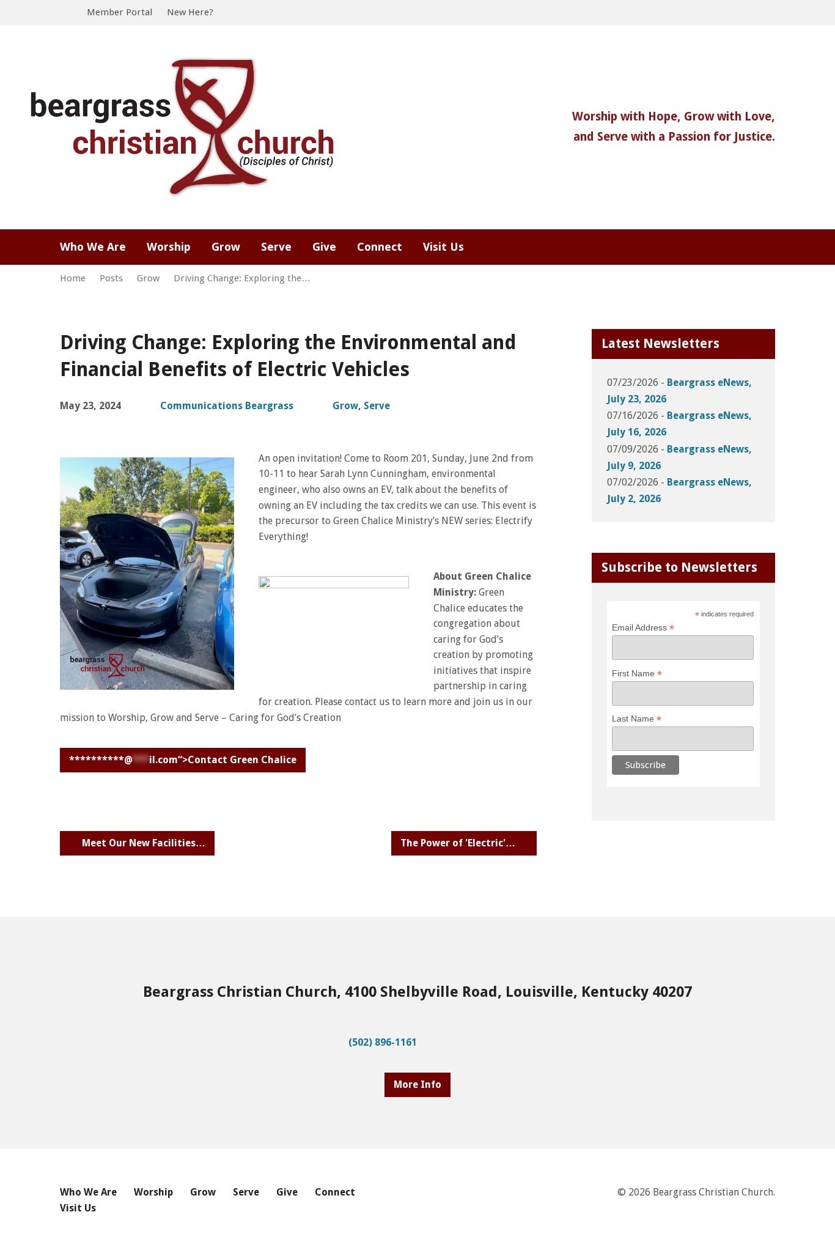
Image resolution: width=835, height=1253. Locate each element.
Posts (111, 278)
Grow (148, 278)
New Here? (190, 12)
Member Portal (119, 12)
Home (73, 278)
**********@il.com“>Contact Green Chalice (182, 760)
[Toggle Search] (64, 13)
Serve (377, 406)
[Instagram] (751, 247)
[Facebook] (731, 247)
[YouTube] (770, 247)
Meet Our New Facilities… (142, 843)
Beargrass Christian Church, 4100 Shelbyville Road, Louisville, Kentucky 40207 (417, 991)
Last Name (636, 719)
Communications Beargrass (226, 406)
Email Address (643, 628)
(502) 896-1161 (382, 1042)
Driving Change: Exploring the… (242, 278)
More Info (417, 1084)
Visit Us (443, 247)
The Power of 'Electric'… (459, 843)
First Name (637, 673)
